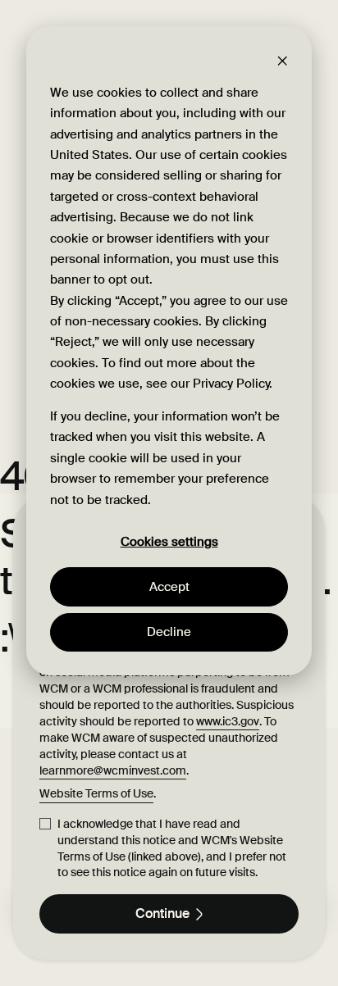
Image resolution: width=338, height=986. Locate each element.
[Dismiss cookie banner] (282, 60)
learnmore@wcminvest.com (112, 770)
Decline (169, 632)
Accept (169, 587)
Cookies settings (169, 542)
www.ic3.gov (227, 721)
